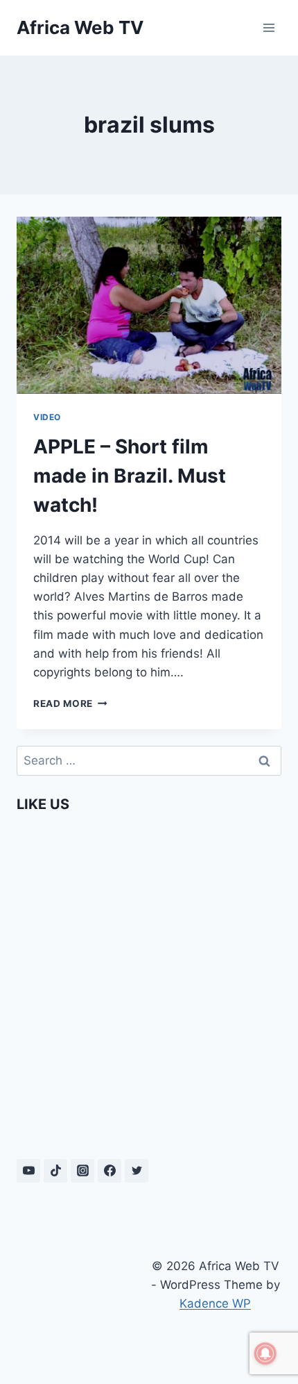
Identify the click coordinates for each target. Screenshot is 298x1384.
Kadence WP (215, 1303)
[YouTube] (28, 1171)
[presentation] (149, 305)
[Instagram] (82, 1171)
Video (47, 417)
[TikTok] (55, 1171)
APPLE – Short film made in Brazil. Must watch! (129, 476)
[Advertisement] (83, 1304)
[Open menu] (268, 27)
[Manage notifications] (265, 1353)
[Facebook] (109, 1171)
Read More (70, 703)
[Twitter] (136, 1171)
